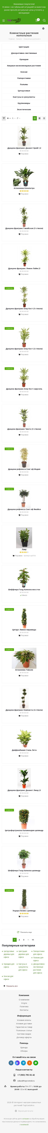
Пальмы (24, 84)
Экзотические (24, 109)
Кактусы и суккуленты (24, 97)
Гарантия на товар (24, 1027)
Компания (24, 995)
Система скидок (24, 1034)
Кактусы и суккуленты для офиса (23, 967)
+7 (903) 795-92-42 (26, 1075)
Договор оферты (24, 1037)
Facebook (17, 1062)
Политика (24, 1006)
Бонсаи (24, 72)
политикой (24, 1125)
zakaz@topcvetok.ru (26, 1080)
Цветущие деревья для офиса (23, 954)
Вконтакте (11, 1062)
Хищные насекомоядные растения (24, 65)
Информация (24, 1015)
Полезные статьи (24, 1030)
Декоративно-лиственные (24, 53)
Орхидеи (23, 59)
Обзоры (24, 1051)
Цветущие (24, 47)
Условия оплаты (24, 1020)
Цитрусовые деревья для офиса (9, 954)
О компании (24, 999)
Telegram (23, 1062)
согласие (25, 1119)
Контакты (24, 1010)
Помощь (24, 1043)
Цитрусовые (24, 90)
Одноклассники (29, 1062)
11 (33, 940)
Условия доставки (24, 1023)
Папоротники (24, 78)
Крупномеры (24, 103)
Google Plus (35, 1062)
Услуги (24, 1003)
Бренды (24, 1047)
